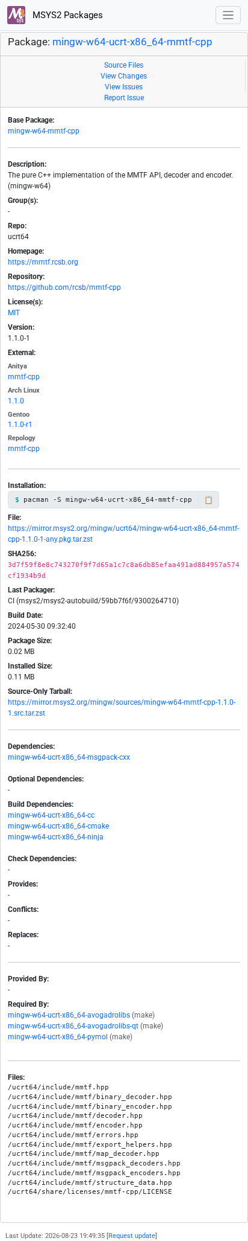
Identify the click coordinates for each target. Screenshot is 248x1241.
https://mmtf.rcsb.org (43, 262)
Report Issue (124, 98)
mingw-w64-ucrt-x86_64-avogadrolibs (69, 1015)
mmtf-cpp (24, 377)
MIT (14, 313)
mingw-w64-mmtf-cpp (43, 131)
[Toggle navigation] (228, 15)
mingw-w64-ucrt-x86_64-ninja (56, 837)
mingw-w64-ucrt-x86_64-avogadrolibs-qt (73, 1026)
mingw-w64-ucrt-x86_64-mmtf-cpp (132, 42)
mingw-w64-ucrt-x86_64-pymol (58, 1037)
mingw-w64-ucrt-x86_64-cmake (58, 826)
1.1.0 (16, 401)
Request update (131, 1236)
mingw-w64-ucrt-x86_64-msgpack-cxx (69, 757)
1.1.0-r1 (20, 424)
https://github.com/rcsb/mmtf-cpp (64, 287)
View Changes (124, 76)
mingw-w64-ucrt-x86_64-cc (51, 815)
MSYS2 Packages (66, 15)
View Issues (124, 87)
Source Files (123, 65)
